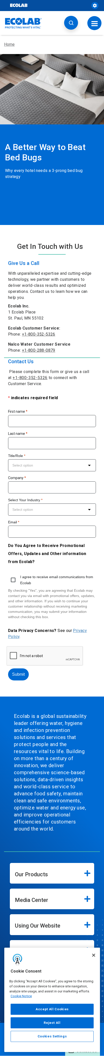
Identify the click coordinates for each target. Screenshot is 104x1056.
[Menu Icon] (94, 23)
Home (9, 44)
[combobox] (52, 465)
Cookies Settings (52, 1036)
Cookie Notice (21, 996)
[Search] (71, 23)
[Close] (93, 955)
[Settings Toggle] (95, 5)
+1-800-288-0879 (38, 350)
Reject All (52, 1023)
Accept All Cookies (52, 1009)
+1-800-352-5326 (38, 334)
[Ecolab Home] (23, 23)
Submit (18, 674)
